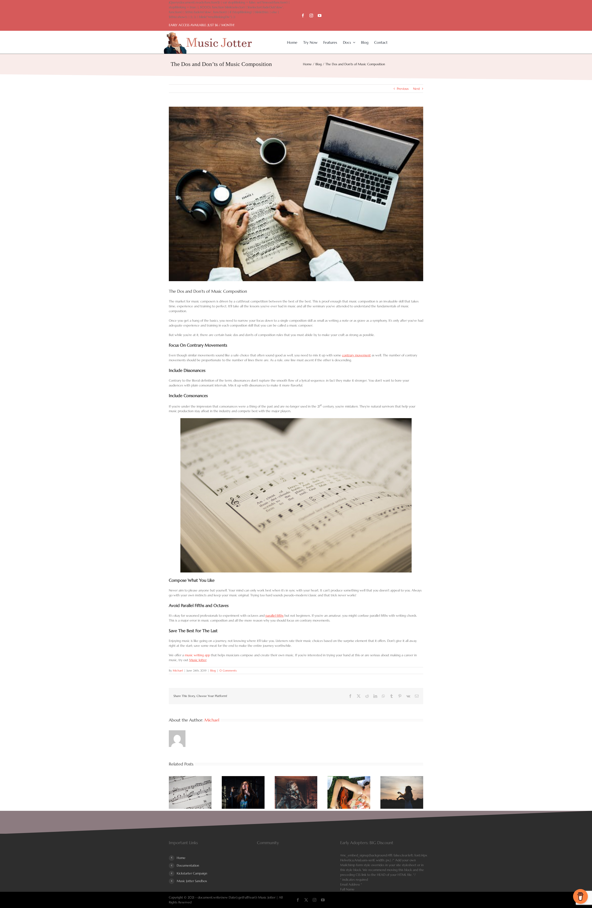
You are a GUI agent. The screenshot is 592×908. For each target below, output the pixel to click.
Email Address (351, 884)
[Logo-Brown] (208, 33)
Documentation (188, 865)
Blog (213, 670)
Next (416, 89)
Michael (178, 670)
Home (181, 858)
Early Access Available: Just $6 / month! (201, 25)
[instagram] (311, 15)
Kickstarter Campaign (192, 873)
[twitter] (306, 900)
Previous (403, 89)
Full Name (347, 889)
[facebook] (303, 15)
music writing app (197, 655)
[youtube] (319, 15)
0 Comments (228, 670)
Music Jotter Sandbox (192, 881)
